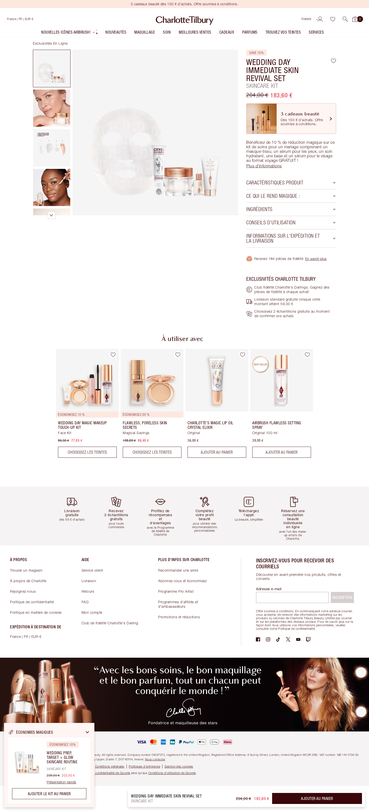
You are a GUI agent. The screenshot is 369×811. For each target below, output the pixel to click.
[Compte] (320, 19)
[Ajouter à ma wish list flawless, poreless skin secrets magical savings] (177, 354)
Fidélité (306, 19)
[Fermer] (87, 732)
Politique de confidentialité (32, 602)
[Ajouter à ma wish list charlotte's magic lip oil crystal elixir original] (242, 354)
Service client (92, 570)
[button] (345, 19)
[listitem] (69, 33)
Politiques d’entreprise (144, 766)
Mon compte (92, 612)
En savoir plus (316, 258)
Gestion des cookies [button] (178, 766)
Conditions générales (110, 766)
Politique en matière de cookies (36, 612)
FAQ (85, 602)
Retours (88, 591)
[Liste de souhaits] (333, 19)
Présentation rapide (61, 782)
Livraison (89, 581)
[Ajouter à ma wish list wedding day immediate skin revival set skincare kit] (333, 61)
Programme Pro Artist (176, 591)
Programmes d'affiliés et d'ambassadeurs (178, 604)
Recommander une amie (178, 570)
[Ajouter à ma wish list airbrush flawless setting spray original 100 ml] (307, 354)
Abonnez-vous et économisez (182, 581)
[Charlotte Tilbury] (185, 19)
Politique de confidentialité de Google (104, 773)
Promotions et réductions (179, 617)
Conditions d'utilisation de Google (172, 773)
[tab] (52, 68)
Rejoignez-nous (23, 591)
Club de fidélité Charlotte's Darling (110, 623)
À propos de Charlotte (28, 581)
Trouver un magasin (26, 570)
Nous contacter (155, 759)
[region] (49, 765)
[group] (84, 405)
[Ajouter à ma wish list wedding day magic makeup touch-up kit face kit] (113, 354)
